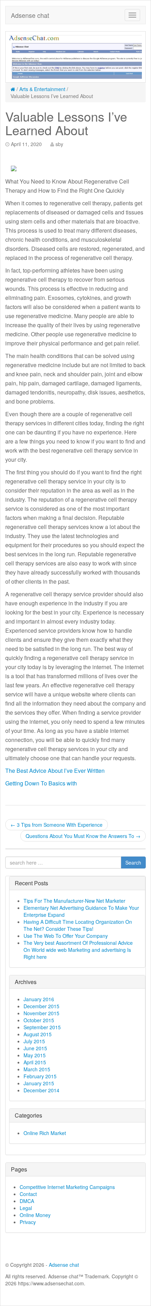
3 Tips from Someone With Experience (57, 824)
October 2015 (39, 1020)
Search (133, 862)
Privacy (28, 1221)
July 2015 (34, 1041)
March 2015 (37, 1069)
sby (59, 143)
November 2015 (41, 1013)
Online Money (35, 1214)
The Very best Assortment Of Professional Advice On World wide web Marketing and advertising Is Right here (78, 949)
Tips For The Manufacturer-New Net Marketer (74, 900)
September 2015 (42, 1027)
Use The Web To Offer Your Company (66, 935)
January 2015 (39, 1083)
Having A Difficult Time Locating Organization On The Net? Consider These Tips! (78, 925)
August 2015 (38, 1034)
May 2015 (35, 1055)
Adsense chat (30, 15)
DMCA (27, 1200)
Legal (26, 1207)
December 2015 (41, 1006)
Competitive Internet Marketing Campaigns (67, 1186)
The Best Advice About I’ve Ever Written (55, 771)
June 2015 (35, 1048)
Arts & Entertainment (42, 88)
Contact (28, 1193)
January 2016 (39, 999)
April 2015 (35, 1062)
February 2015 (40, 1076)
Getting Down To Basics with (41, 783)
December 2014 (41, 1090)
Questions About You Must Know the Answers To (83, 835)
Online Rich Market (45, 1132)
